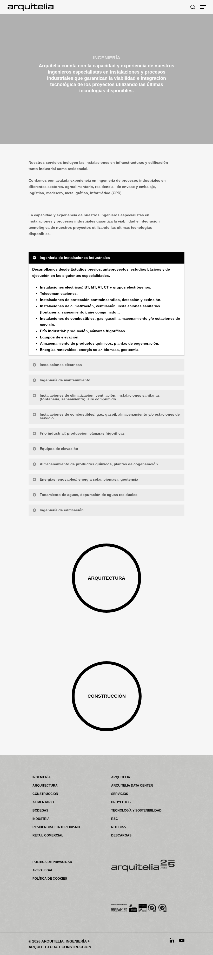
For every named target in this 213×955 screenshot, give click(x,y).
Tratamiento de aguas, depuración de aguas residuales (88, 495)
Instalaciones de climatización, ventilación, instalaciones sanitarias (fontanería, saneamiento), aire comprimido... (100, 397)
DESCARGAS (121, 835)
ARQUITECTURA (45, 785)
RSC (114, 819)
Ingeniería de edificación (62, 510)
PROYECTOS (121, 802)
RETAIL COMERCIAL (47, 835)
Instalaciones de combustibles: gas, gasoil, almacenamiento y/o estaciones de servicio (110, 416)
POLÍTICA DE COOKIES (49, 878)
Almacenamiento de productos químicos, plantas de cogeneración (99, 464)
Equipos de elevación (59, 449)
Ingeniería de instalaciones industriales (75, 258)
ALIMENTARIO (43, 802)
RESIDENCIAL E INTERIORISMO (56, 827)
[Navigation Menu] (203, 7)
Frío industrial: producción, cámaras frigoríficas (82, 433)
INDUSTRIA (41, 819)
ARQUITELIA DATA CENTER (132, 785)
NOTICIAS (118, 827)
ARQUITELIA (120, 777)
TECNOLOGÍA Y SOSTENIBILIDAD (136, 810)
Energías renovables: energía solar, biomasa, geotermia (89, 479)
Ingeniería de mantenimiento (65, 380)
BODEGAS (40, 810)
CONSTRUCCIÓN (45, 794)
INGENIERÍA (41, 777)
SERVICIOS (119, 794)
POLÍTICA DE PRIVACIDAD (52, 862)
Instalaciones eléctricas (61, 365)
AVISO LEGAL (42, 870)
